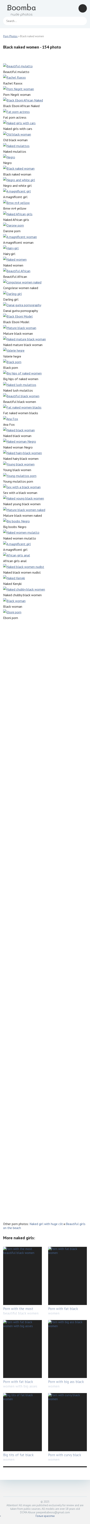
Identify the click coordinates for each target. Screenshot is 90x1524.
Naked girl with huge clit (46, 1224)
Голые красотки (45, 1516)
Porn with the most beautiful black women (21, 1311)
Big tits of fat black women (18, 1457)
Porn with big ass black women (66, 1384)
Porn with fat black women (63, 1311)
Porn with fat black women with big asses (20, 1384)
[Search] (81, 21)
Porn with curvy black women (64, 1457)
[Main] (22, 8)
